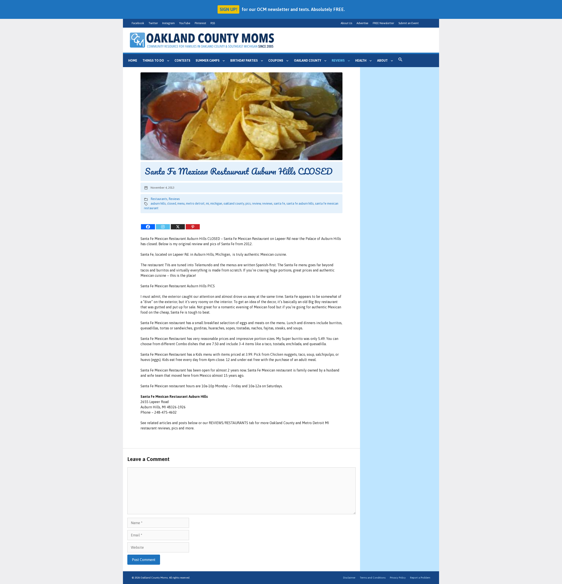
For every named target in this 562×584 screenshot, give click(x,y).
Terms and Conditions (372, 577)
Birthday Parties (244, 60)
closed (171, 203)
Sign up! (228, 9)
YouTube (184, 23)
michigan (216, 203)
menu (181, 203)
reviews (267, 203)
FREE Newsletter (383, 23)
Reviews (338, 60)
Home (132, 60)
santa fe (279, 203)
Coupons (275, 60)
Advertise (362, 23)
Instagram (168, 23)
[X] (178, 226)
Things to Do (153, 60)
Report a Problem (420, 577)
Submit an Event (408, 23)
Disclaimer (349, 577)
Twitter (153, 23)
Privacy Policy (398, 577)
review (256, 203)
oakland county (233, 203)
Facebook (138, 23)
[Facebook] (148, 226)
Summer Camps (208, 60)
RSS (213, 23)
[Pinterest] (193, 226)
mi (207, 203)
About (382, 60)
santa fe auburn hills (300, 203)
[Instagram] (163, 226)
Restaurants (159, 199)
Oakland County (307, 60)
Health (360, 60)
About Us (346, 23)
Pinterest (200, 23)
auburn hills (158, 203)
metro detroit (195, 203)
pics (248, 203)
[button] (400, 60)
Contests (182, 60)
